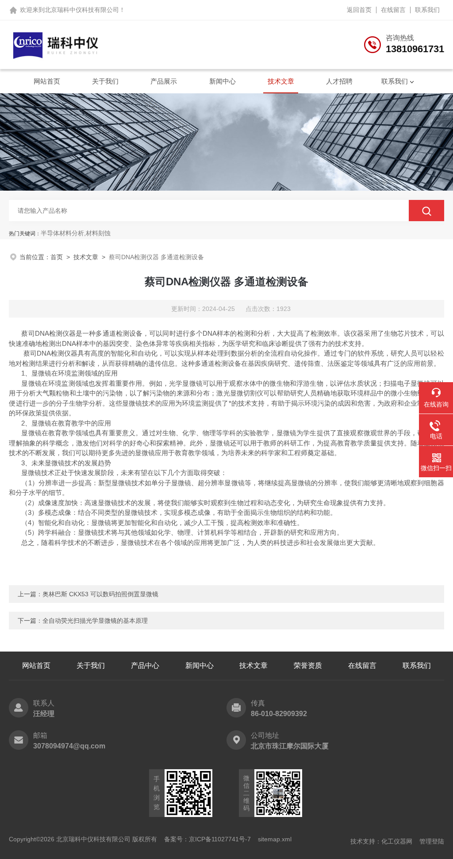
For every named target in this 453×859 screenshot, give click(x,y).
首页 (56, 257)
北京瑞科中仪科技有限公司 (82, 9)
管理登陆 (431, 841)
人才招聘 (339, 81)
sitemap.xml (275, 839)
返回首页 (359, 9)
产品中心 (145, 665)
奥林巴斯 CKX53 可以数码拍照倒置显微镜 (100, 594)
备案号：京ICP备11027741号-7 (207, 839)
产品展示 (163, 81)
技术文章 (281, 81)
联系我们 (427, 9)
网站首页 (47, 81)
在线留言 (393, 9)
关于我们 (105, 81)
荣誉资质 (308, 665)
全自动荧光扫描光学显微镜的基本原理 (95, 620)
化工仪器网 (396, 841)
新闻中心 (222, 81)
